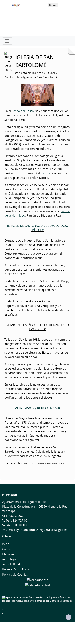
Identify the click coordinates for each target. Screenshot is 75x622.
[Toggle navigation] (7, 41)
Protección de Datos (16, 569)
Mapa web (9, 554)
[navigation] (34, 5)
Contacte (8, 549)
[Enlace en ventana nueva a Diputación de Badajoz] (15, 597)
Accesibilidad (11, 564)
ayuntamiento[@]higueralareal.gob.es (41, 530)
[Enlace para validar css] (37, 580)
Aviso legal (9, 559)
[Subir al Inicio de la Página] (68, 617)
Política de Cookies (15, 574)
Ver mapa (8, 511)
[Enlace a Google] (16, 5)
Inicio (5, 544)
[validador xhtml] (37, 585)
